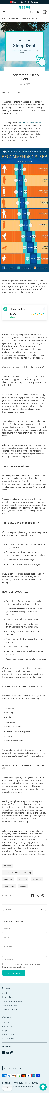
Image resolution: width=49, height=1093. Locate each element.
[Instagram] (28, 1084)
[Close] (43, 1047)
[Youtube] (24, 1084)
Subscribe (24, 1076)
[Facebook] (20, 1084)
